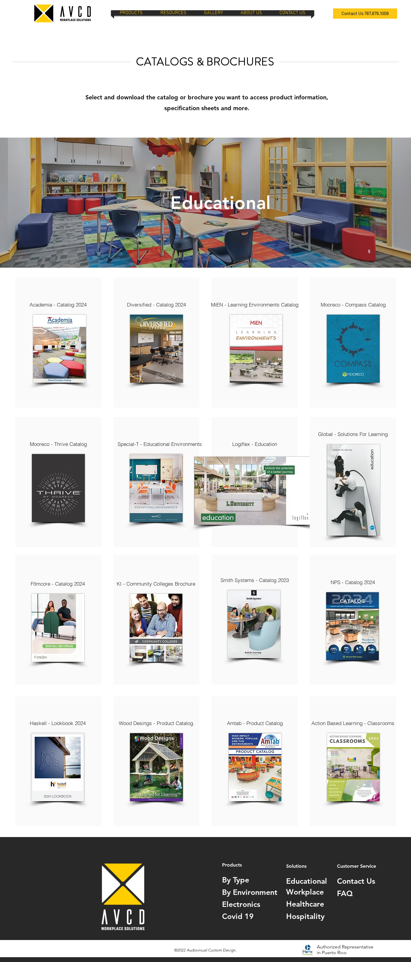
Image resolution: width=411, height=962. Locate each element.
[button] (131, 13)
